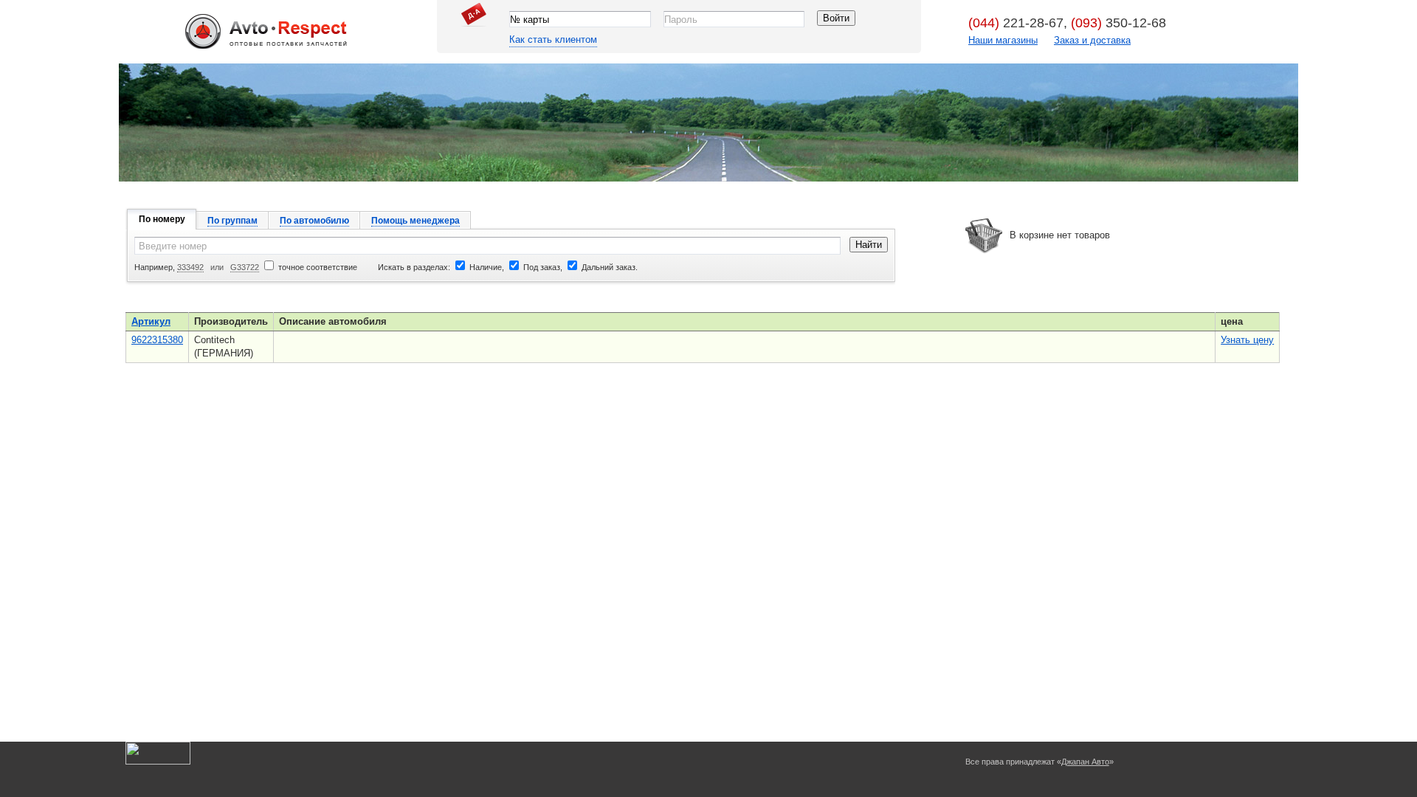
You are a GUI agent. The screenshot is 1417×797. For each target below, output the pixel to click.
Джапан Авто (266, 47)
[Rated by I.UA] (157, 761)
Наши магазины (1003, 40)
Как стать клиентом (553, 39)
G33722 (244, 267)
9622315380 (157, 339)
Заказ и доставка (1092, 40)
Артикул (150, 321)
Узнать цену (1247, 339)
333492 (190, 267)
